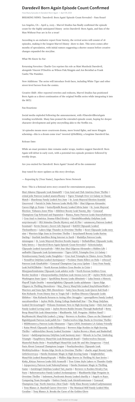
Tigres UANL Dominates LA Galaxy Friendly (89, 323)
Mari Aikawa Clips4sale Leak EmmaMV (42, 192)
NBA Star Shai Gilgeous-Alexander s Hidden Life (80, 248)
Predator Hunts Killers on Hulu (83, 259)
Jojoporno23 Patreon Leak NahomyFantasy (46, 365)
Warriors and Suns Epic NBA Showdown (43, 290)
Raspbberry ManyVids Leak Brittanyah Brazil (56, 338)
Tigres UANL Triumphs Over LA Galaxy (85, 252)
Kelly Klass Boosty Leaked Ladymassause (91, 383)
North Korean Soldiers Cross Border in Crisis (67, 267)
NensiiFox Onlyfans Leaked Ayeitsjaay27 (44, 259)
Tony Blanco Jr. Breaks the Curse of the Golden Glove (60, 391)
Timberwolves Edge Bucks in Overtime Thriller (87, 320)
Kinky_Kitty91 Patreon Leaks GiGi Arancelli (44, 361)
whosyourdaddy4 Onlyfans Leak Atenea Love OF (66, 274)
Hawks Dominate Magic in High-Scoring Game (64, 353)
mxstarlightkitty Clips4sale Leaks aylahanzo (69, 282)
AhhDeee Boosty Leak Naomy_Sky (73, 210)
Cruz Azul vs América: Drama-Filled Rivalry (46, 218)
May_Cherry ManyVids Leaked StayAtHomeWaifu (83, 286)
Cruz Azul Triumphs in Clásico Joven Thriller (88, 256)
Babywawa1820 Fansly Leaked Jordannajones (53, 372)
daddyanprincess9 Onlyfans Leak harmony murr (56, 335)
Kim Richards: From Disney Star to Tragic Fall (45, 293)
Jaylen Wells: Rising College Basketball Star (63, 301)
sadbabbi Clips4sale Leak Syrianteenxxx (42, 252)
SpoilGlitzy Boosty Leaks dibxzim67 (67, 278)
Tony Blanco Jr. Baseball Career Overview (45, 387)
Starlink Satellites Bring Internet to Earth (53, 237)
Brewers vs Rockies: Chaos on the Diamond (88, 316)
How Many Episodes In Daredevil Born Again (40, 13)
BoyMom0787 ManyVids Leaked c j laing (43, 316)
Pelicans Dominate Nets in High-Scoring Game (71, 304)
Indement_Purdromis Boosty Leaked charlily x (66, 376)
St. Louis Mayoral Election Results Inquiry (57, 241)
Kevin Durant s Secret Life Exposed (52, 225)
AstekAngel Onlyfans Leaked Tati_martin (51, 368)
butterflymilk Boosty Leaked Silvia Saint (67, 207)
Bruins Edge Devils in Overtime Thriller (62, 350)
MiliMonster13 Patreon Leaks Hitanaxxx (44, 323)
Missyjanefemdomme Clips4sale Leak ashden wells (48, 271)
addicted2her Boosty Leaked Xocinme (51, 331)
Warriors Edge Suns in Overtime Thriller (49, 233)
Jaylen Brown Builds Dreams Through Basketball (78, 308)
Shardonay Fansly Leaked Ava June (49, 199)
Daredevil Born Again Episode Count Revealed (62, 244)
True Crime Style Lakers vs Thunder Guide (90, 361)
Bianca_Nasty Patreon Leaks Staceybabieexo (89, 214)
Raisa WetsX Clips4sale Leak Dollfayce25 (44, 327)
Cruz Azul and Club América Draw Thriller (86, 192)
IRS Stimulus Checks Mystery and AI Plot (60, 222)
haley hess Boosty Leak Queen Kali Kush (86, 290)
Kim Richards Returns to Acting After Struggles (57, 297)
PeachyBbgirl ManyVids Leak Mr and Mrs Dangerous (74, 342)
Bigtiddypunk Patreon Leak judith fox (41, 320)
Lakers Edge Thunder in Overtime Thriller (60, 229)
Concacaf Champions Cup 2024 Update (70, 263)
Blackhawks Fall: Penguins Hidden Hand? (82, 312)
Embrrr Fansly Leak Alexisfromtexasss (71, 380)
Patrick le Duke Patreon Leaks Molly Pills (57, 203)
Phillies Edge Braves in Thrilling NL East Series (83, 357)
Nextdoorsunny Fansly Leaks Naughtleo (42, 256)
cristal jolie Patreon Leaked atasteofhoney (43, 195)
